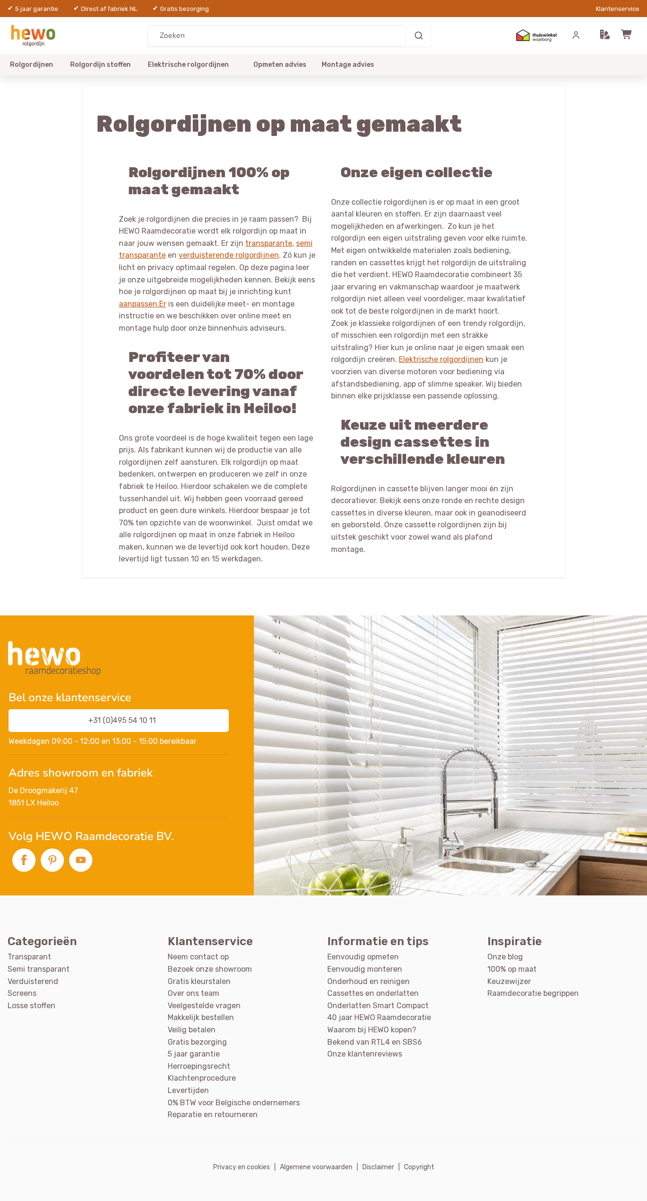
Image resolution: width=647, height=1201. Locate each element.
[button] (605, 35)
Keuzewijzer (509, 981)
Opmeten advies (279, 65)
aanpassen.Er (142, 303)
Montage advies (348, 65)
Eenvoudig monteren (364, 969)
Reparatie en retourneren (213, 1114)
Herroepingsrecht (199, 1066)
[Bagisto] (39, 35)
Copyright (419, 1167)
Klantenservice (617, 8)
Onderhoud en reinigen (368, 981)
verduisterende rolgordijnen (229, 255)
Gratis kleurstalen (199, 981)
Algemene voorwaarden (316, 1167)
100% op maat (512, 969)
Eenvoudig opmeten (363, 956)
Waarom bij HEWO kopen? (371, 1029)
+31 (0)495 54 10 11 (122, 720)
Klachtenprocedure (202, 1078)
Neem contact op (198, 956)
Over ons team (193, 993)
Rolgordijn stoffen (100, 65)
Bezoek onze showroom (210, 969)
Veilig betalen (192, 1029)
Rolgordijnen (31, 65)
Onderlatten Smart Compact (378, 1005)
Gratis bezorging (197, 1042)
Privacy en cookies (241, 1167)
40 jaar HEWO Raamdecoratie (379, 1017)
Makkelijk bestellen (201, 1017)
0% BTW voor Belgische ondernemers (234, 1102)
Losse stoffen (31, 1005)
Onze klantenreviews (364, 1053)
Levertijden (188, 1090)
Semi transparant (39, 969)
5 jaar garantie (194, 1053)
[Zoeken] (418, 35)
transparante (268, 243)
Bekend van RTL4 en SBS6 (374, 1042)
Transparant (29, 956)
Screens (22, 993)
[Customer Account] (576, 35)
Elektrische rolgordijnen (188, 65)
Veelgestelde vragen (204, 1005)
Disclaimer (378, 1167)
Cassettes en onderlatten (373, 993)
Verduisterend (33, 981)
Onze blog (505, 956)
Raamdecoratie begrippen (533, 993)
